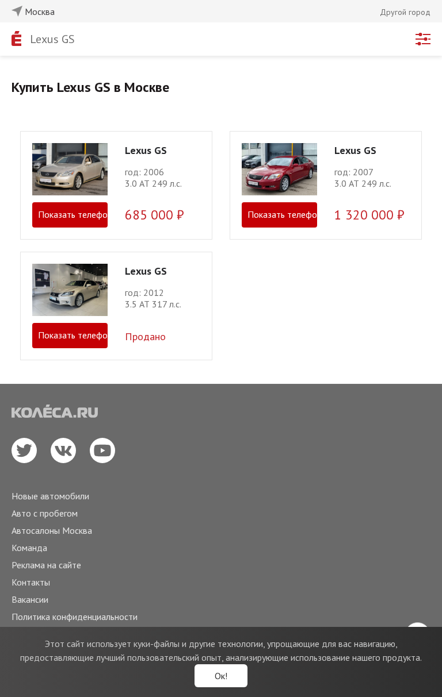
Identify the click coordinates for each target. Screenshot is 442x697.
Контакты (31, 582)
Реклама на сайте (46, 565)
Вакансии (30, 599)
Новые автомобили (50, 496)
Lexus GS (52, 39)
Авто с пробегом (45, 513)
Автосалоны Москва (52, 530)
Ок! (221, 675)
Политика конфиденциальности (75, 616)
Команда (29, 547)
